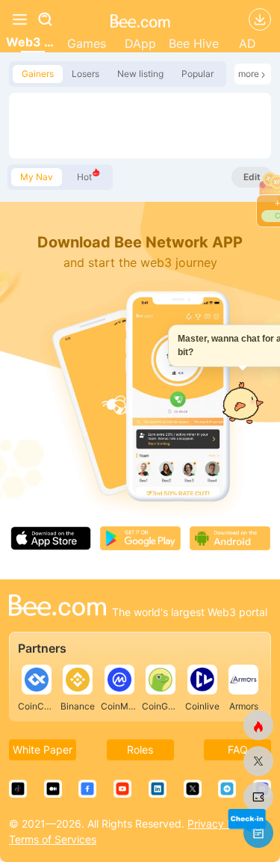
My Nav (36, 176)
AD (247, 43)
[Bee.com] (57, 607)
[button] (246, 820)
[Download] (260, 19)
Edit (252, 176)
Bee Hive (194, 43)
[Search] (54, 19)
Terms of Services (52, 839)
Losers (85, 73)
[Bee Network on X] (258, 761)
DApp (140, 43)
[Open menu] (19, 19)
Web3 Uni (33, 41)
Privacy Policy (221, 823)
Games (86, 43)
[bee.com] (140, 19)
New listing (140, 73)
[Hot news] (258, 725)
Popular (197, 73)
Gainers (38, 73)
